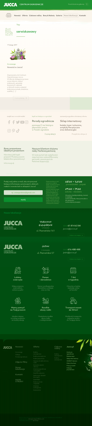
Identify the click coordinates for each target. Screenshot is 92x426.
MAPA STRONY (19, 381)
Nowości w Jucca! (15, 67)
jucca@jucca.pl (70, 229)
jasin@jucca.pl (70, 253)
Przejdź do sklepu (79, 134)
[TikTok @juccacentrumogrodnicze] (18, 131)
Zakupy (17, 354)
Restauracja (70, 356)
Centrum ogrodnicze (31, 5)
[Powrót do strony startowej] (10, 5)
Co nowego (11, 64)
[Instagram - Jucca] (26, 123)
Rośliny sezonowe (38, 358)
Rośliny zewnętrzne (39, 356)
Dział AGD (36, 379)
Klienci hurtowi (71, 363)
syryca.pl (35, 420)
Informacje (8, 163)
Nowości (17, 15)
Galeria (59, 15)
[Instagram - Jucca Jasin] (9, 131)
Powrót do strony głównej (76, 4)
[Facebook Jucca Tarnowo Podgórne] (9, 123)
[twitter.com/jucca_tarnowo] (18, 123)
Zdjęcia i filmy (21, 362)
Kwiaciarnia (37, 390)
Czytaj (19, 98)
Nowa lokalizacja (71, 15)
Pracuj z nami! (71, 365)
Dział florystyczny (38, 373)
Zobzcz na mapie (75, 235)
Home (9, 15)
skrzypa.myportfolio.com (36, 419)
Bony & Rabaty (49, 15)
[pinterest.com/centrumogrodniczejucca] (13, 131)
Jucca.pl (70, 347)
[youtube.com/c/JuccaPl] (22, 123)
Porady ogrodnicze (21, 357)
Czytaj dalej (50, 134)
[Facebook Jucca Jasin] (13, 123)
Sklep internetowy (72, 358)
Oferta (25, 15)
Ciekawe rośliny (35, 15)
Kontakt (82, 15)
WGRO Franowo (72, 361)
